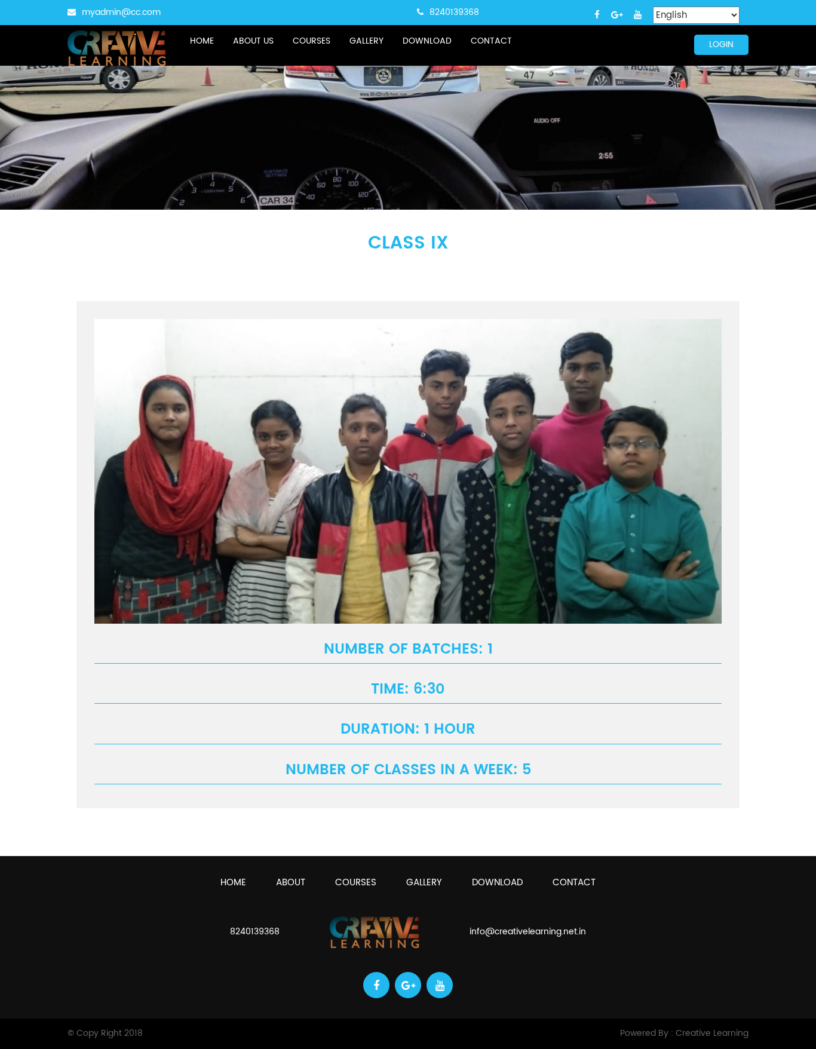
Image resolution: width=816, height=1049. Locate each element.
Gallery (366, 41)
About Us (253, 41)
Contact (491, 41)
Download (427, 41)
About (290, 882)
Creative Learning (712, 1033)
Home (202, 41)
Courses (311, 41)
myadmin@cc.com (121, 12)
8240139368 (454, 12)
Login (721, 44)
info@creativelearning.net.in (528, 931)
